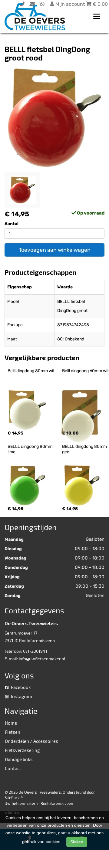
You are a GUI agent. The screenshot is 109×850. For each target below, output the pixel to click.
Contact (13, 768)
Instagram (21, 696)
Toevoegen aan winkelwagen (55, 250)
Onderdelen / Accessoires (31, 741)
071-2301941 (35, 651)
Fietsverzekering (22, 750)
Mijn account (70, 4)
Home (11, 723)
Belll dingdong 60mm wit (85, 370)
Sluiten (76, 841)
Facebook (20, 687)
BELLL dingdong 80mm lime (30, 449)
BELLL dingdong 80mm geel (85, 449)
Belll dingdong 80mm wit (31, 370)
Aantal (11, 223)
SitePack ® (14, 797)
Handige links (19, 759)
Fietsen (12, 732)
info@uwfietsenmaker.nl (42, 658)
